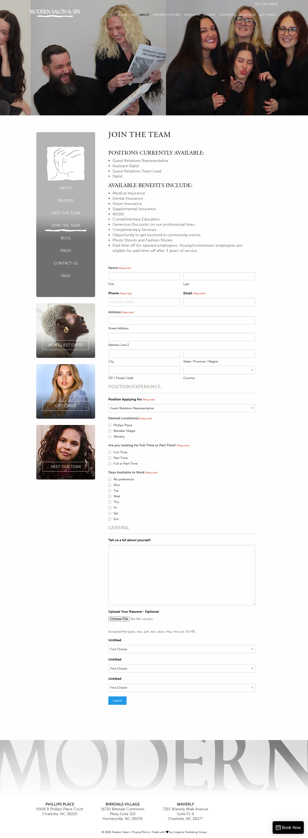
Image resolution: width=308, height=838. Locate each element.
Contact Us (66, 263)
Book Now (247, 14)
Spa (133, 14)
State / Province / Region (200, 361)
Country (189, 378)
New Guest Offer (66, 345)
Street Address (118, 328)
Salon (122, 14)
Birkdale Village (124, 431)
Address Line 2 (118, 345)
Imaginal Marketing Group (190, 832)
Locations (227, 14)
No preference (124, 479)
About (144, 14)
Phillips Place (123, 425)
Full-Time (120, 452)
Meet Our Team (66, 466)
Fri (115, 508)
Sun (116, 519)
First (111, 284)
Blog (66, 238)
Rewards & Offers (167, 14)
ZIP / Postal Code (120, 378)
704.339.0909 (266, 4)
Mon (117, 485)
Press (65, 250)
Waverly (119, 436)
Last (186, 284)
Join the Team (66, 225)
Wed (117, 496)
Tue (116, 491)
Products (192, 14)
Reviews (209, 14)
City (111, 361)
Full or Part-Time (125, 463)
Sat (116, 513)
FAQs (65, 276)
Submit (117, 700)
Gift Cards (267, 14)
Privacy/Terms (141, 832)
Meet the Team (65, 213)
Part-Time (121, 458)
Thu (116, 502)
